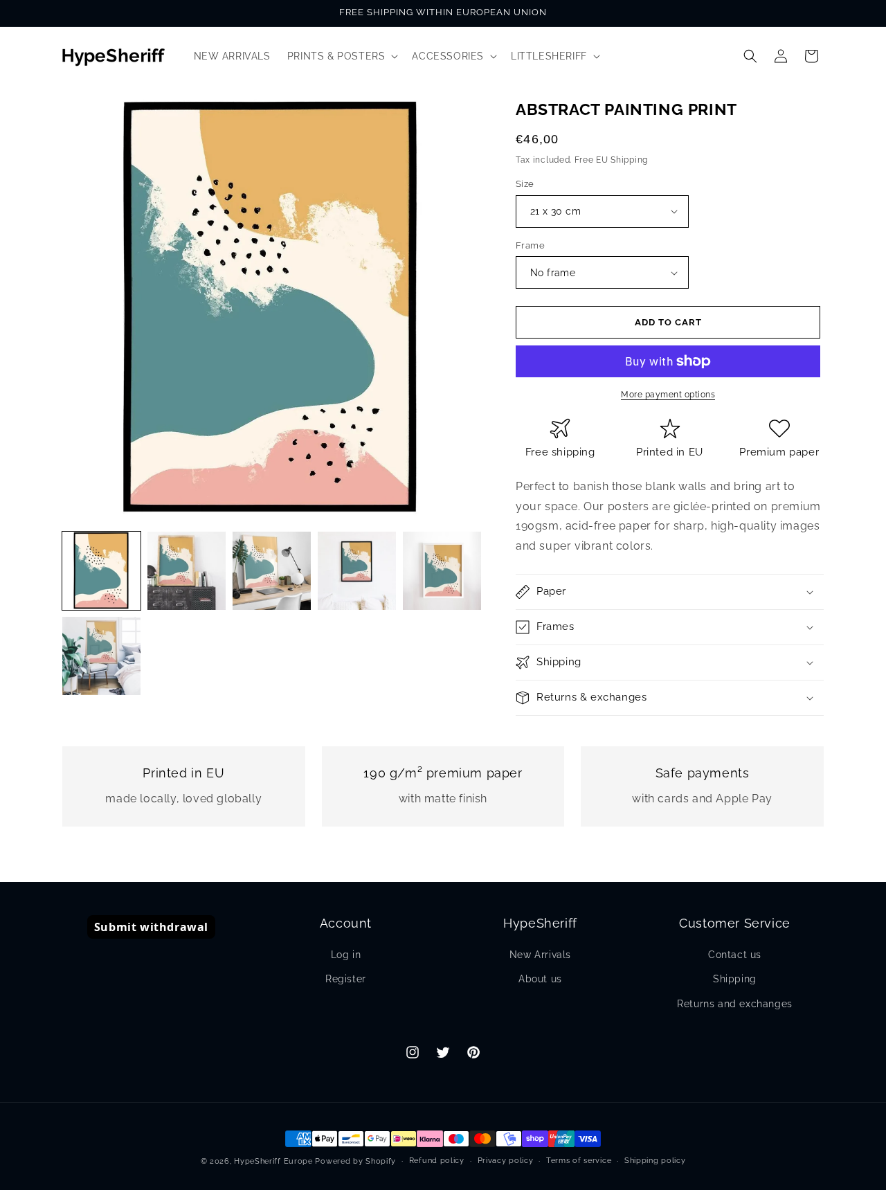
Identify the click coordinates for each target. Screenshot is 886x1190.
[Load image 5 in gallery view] (442, 571)
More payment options (668, 394)
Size (525, 184)
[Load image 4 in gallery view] (357, 571)
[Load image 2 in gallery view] (186, 571)
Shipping (735, 978)
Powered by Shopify (355, 1161)
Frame (530, 245)
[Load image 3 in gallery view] (272, 571)
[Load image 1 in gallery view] (101, 571)
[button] (341, 56)
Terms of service (578, 1160)
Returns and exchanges (735, 1003)
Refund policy (436, 1160)
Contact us (734, 954)
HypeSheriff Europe (273, 1161)
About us (540, 978)
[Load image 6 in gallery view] (101, 656)
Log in (346, 954)
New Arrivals (540, 954)
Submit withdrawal (151, 927)
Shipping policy (655, 1160)
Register (345, 978)
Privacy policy (506, 1160)
